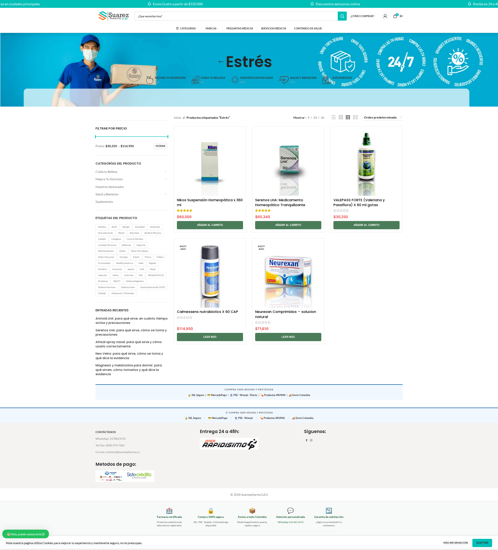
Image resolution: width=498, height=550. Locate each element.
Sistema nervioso (107, 287)
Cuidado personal (107, 245)
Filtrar (160, 145)
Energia (124, 257)
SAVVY (117, 281)
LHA (142, 269)
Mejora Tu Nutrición (109, 179)
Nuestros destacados (109, 186)
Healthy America (124, 263)
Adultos (102, 226)
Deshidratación (106, 250)
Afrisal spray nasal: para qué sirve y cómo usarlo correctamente (128, 344)
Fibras (148, 257)
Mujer (153, 269)
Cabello (102, 238)
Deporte (141, 245)
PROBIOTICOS (156, 275)
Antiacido (155, 226)
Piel (140, 275)
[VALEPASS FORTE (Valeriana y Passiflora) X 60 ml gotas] (366, 163)
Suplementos (104, 201)
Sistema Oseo (128, 287)
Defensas (126, 245)
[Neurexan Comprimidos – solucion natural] (288, 274)
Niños (116, 275)
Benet (121, 232)
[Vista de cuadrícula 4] (355, 117)
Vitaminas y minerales (122, 293)
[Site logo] (113, 15)
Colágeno (116, 238)
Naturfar (102, 275)
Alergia (126, 226)
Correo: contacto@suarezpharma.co (117, 452)
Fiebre (160, 257)
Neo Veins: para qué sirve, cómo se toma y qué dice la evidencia (129, 356)
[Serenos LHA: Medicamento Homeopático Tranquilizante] (288, 163)
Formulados (104, 263)
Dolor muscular (106, 257)
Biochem (134, 232)
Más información (455, 542)
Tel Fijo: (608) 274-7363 (109, 445)
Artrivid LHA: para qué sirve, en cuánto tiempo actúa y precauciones (131, 320)
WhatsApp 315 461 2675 (290, 522)
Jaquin (130, 269)
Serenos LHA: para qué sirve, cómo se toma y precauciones (131, 332)
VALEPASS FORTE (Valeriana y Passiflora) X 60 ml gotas (359, 202)
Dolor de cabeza (139, 250)
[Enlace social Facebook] (306, 440)
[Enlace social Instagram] (311, 440)
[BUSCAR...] (342, 16)
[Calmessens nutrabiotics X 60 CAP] (210, 274)
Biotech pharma (153, 232)
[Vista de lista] (333, 117)
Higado (152, 263)
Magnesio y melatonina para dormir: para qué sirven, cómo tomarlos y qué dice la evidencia (128, 369)
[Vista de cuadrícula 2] (341, 117)
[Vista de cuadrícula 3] (348, 117)
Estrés (136, 257)
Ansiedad (140, 226)
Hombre (102, 269)
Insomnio (117, 269)
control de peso (135, 238)
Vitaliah (102, 293)
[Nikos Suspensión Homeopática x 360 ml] (210, 163)
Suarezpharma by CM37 (152, 287)
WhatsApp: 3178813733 (110, 438)
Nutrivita (128, 275)
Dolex (122, 250)
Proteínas (103, 281)
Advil (114, 226)
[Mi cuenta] (385, 16)
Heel (141, 263)
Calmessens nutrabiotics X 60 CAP (207, 311)
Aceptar (482, 542)
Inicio (177, 117)
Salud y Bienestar (107, 194)
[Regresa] (221, 62)
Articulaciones (105, 232)
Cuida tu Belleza (106, 171)
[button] (210, 225)
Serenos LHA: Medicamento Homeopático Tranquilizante (280, 202)
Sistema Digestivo (135, 281)
